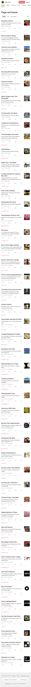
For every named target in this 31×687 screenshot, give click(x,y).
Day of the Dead (6, 586)
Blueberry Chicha (7, 21)
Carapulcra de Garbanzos (9, 123)
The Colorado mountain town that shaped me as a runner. (10, 50)
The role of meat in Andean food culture (10, 470)
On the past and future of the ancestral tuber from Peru (9, 500)
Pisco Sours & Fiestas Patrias (11, 642)
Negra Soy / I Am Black (8, 162)
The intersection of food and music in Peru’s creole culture (11, 455)
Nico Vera (8, 26)
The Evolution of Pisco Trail (10, 215)
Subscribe (21, 2)
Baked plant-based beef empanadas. (11, 204)
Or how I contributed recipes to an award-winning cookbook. (10, 277)
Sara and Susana (6, 527)
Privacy (13, 676)
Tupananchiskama (7, 378)
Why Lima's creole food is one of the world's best (11, 559)
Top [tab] (8, 16)
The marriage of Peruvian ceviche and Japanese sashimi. (11, 337)
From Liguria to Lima (8, 631)
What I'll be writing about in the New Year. (11, 218)
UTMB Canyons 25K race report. (10, 115)
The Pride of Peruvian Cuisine (11, 289)
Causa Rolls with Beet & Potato (11, 319)
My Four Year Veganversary (10, 423)
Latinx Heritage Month (8, 601)
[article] (15, 24)
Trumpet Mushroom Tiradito (10, 334)
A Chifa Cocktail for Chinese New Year (10, 175)
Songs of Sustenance (8, 453)
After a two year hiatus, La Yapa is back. (10, 366)
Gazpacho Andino (7, 58)
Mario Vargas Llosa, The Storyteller (9, 97)
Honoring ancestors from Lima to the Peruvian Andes (11, 589)
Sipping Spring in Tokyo (9, 512)
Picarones (4, 230)
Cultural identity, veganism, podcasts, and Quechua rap (11, 604)
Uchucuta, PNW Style (8, 408)
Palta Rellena (5, 149)
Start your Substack (11, 679)
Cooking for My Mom (8, 438)
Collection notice (25, 676)
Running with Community (9, 72)
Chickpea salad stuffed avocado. (10, 151)
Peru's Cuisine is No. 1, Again (10, 557)
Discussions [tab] (13, 16)
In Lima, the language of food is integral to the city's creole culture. (10, 38)
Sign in (27, 2)
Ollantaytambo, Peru (8, 393)
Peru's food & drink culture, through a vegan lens (11, 660)
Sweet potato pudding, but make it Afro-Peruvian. (10, 84)
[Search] (28, 16)
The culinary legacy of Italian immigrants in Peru (9, 633)
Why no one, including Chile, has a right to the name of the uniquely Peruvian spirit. (10, 262)
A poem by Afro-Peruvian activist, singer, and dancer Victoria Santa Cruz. (10, 165)
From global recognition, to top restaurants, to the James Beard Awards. (9, 292)
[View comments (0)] (9, 155)
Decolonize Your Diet (8, 349)
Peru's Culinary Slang (8, 36)
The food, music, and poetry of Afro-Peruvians (11, 544)
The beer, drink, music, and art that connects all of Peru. (10, 307)
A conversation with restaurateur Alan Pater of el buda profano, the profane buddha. (11, 247)
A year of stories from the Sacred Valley (10, 396)
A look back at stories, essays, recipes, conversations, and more (11, 574)
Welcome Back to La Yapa (9, 364)
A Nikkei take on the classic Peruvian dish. (11, 322)
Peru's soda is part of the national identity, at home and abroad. (10, 137)
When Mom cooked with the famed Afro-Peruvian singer (11, 530)
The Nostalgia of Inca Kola (10, 134)
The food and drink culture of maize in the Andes (11, 485)
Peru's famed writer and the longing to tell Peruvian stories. (11, 101)
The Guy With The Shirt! (9, 113)
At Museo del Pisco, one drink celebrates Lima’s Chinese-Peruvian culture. (11, 178)
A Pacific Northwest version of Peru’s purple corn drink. (11, 23)
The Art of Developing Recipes (11, 275)
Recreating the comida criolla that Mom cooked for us (10, 440)
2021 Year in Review (8, 571)
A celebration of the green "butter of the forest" (11, 619)
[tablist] (9, 16)
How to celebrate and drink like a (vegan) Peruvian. (10, 645)
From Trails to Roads (8, 190)
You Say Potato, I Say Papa (10, 497)
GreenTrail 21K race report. (8, 74)
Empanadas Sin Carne (8, 202)
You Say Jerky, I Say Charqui (10, 468)
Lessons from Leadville (9, 47)
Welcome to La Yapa (8, 657)
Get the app (23, 679)
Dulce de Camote (7, 81)
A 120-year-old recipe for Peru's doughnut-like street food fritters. (10, 233)
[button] (2, 5)
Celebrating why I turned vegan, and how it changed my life (11, 426)
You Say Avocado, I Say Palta (10, 616)
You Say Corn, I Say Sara (9, 482)
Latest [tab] (3, 16)
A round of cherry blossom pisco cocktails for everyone (10, 515)
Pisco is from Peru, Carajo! (10, 260)
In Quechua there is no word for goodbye (10, 381)
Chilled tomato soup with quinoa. (10, 60)
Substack (7, 683)
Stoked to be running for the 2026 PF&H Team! (10, 193)
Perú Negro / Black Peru (9, 542)
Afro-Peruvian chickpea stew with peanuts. (10, 125)
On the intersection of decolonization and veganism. (11, 351)
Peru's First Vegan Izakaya (10, 245)
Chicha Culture (6, 304)
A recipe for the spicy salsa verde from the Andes (10, 411)
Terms (18, 676)
